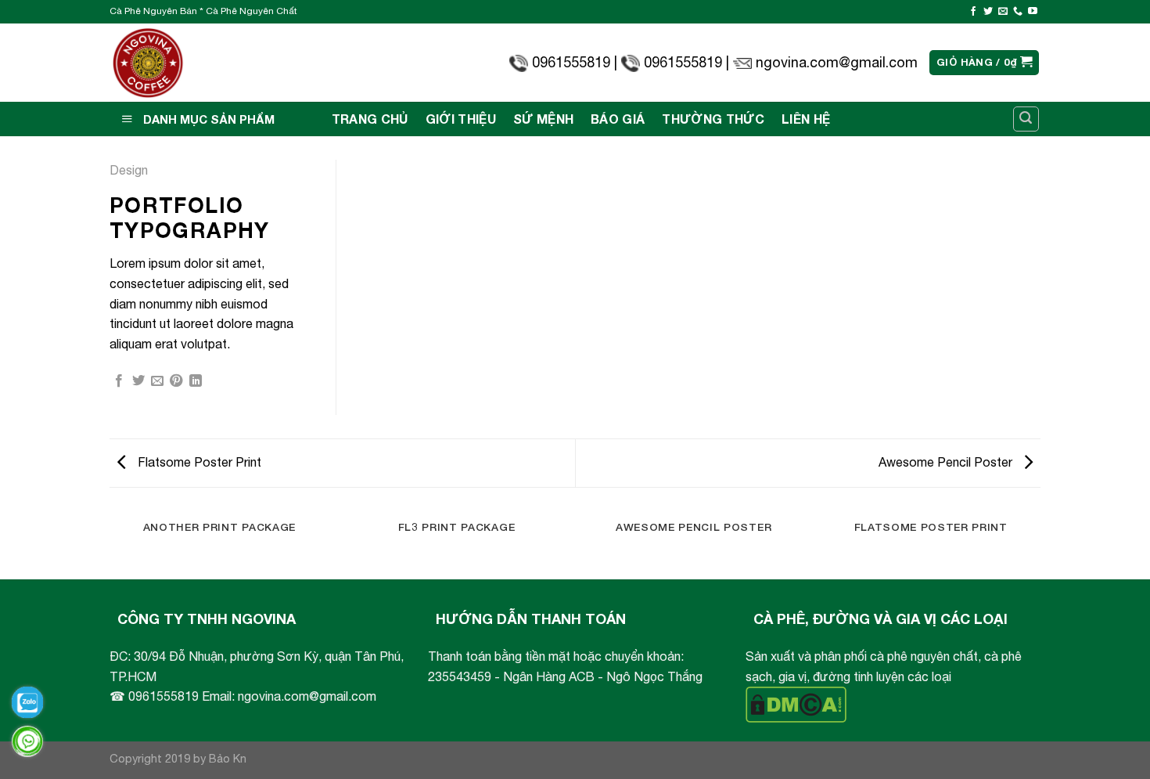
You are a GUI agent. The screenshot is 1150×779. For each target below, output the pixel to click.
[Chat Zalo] (27, 702)
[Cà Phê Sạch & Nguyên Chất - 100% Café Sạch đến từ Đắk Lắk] (148, 63)
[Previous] (109, 544)
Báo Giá (618, 118)
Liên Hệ (806, 118)
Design (129, 170)
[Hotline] (27, 741)
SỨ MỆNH (543, 118)
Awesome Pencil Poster (947, 462)
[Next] (1040, 544)
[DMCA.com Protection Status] (796, 703)
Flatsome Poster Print (198, 462)
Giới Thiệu (461, 118)
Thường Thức (713, 118)
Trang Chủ (370, 118)
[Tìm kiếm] (1026, 119)
